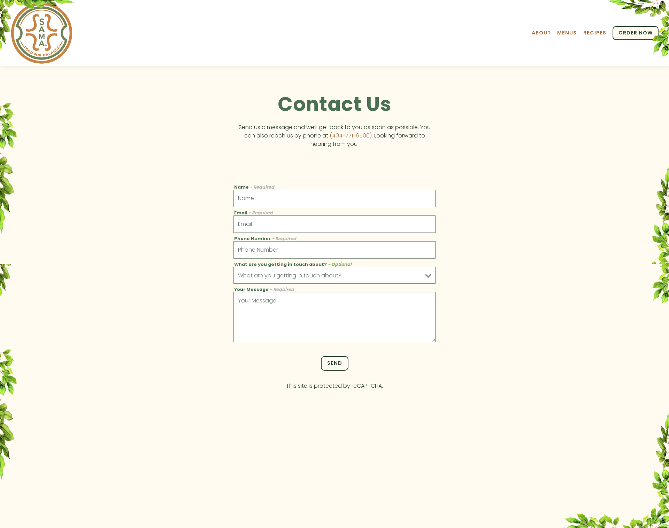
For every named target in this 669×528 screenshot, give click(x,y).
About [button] (541, 32)
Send (334, 363)
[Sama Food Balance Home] (41, 32)
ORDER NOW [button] (635, 32)
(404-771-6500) (351, 136)
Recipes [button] (594, 32)
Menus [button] (567, 32)
